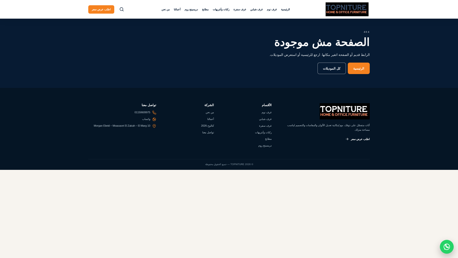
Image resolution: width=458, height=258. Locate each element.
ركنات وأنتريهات (221, 9)
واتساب (146, 119)
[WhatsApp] (447, 247)
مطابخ (205, 9)
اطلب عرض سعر (101, 9)
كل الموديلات (331, 68)
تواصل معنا (208, 132)
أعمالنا (177, 9)
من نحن (165, 9)
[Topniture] (347, 9)
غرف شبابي (256, 9)
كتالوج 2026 (207, 125)
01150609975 (142, 112)
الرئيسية (285, 9)
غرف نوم (272, 9)
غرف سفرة (240, 9)
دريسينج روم (191, 9)
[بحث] (122, 9)
